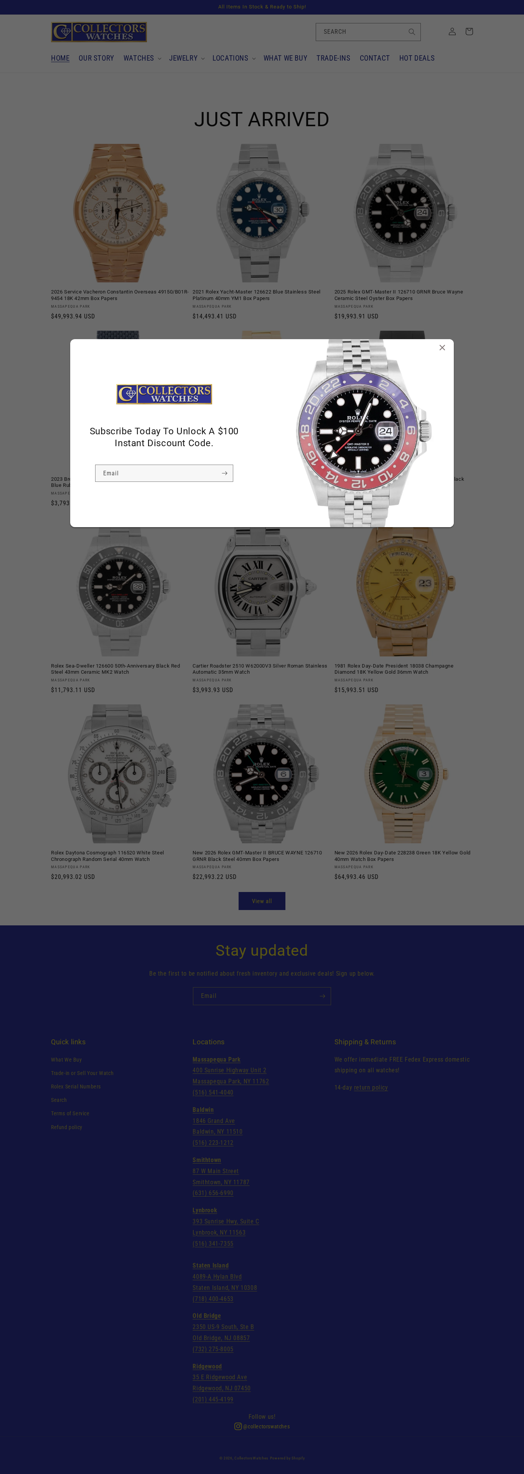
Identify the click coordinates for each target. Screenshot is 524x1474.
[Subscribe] (224, 473)
